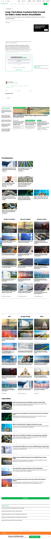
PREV (7, 90)
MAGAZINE (41, 3)
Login (45, 4)
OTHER (31, 3)
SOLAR (11, 3)
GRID (16, 3)
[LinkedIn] (27, 530)
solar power (8, 87)
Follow (6, 41)
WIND (28, 3)
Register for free (19, 69)
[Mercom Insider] (24, 1)
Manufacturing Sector (14, 85)
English (8, 1)
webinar (12, 87)
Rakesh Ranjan (13, 20)
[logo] (4, 4)
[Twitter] (6, 1)
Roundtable (21, 85)
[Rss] (4, 1)
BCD (6, 85)
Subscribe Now (35, 536)
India (9, 85)
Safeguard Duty (26, 85)
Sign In (24, 67)
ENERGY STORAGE (21, 3)
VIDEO (36, 3)
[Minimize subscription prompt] (49, 536)
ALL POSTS (19, 90)
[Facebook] (2, 1)
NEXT (31, 90)
